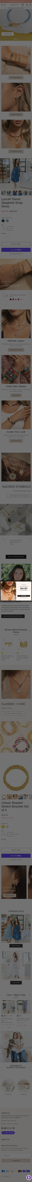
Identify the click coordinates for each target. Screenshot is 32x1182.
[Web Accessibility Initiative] (29, 1177)
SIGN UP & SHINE (23, 595)
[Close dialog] (30, 582)
